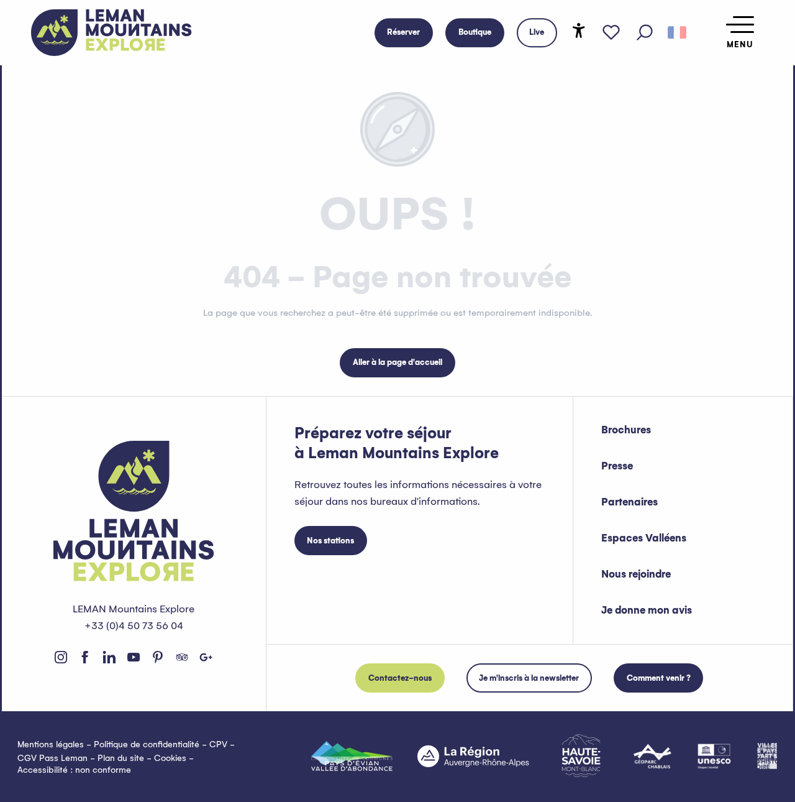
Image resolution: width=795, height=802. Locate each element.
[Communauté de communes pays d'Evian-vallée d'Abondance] (352, 756)
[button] (644, 33)
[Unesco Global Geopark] (714, 756)
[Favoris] (611, 33)
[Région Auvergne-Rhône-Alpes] (473, 756)
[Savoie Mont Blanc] (581, 756)
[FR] (677, 33)
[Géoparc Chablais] (652, 756)
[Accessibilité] (579, 30)
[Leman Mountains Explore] (111, 32)
